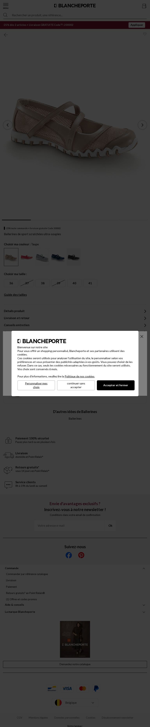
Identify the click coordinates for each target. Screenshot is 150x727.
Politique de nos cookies (79, 376)
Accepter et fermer (115, 385)
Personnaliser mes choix (36, 385)
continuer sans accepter (76, 385)
